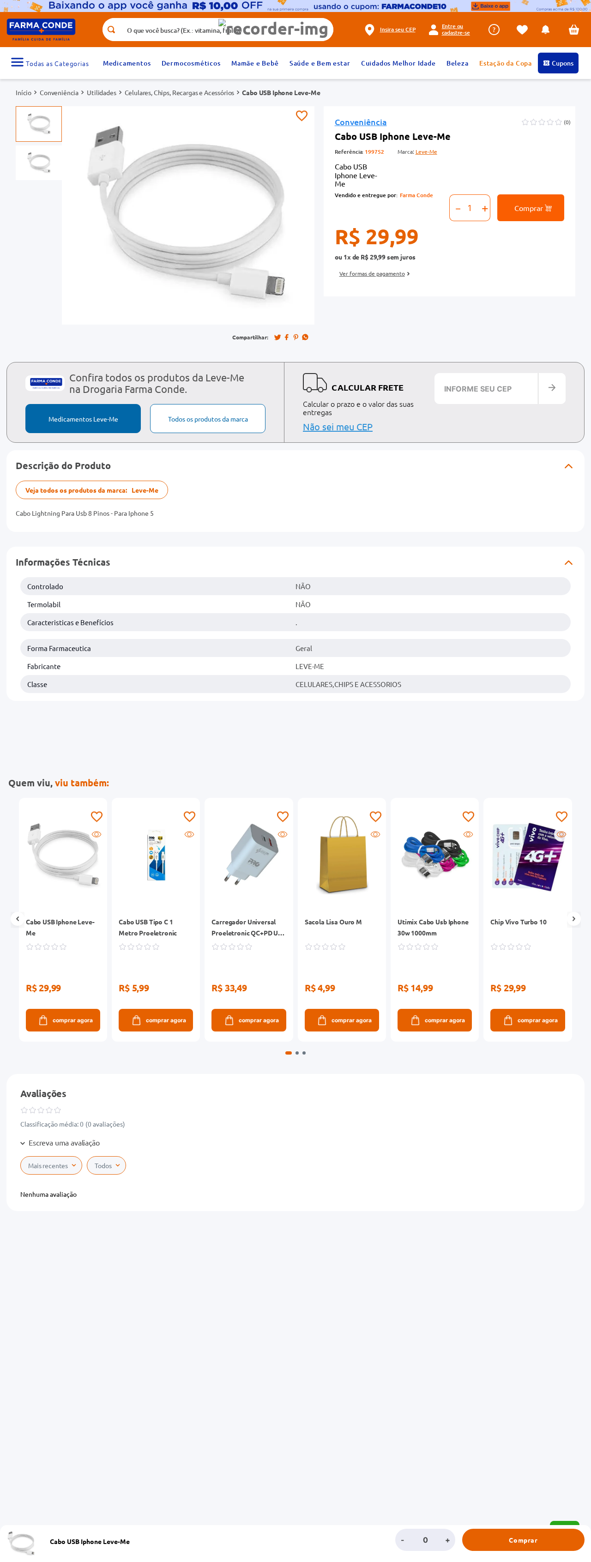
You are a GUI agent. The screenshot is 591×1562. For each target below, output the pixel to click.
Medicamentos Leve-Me (83, 419)
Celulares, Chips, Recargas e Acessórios (180, 92)
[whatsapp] (305, 337)
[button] (273, 28)
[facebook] (286, 337)
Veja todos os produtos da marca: (91, 490)
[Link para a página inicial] (23, 92)
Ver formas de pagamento (372, 273)
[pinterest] (296, 337)
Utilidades (101, 92)
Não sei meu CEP (338, 426)
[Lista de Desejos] (524, 29)
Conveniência (59, 92)
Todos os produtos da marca (208, 419)
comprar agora (73, 1020)
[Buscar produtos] (111, 29)
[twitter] (277, 337)
